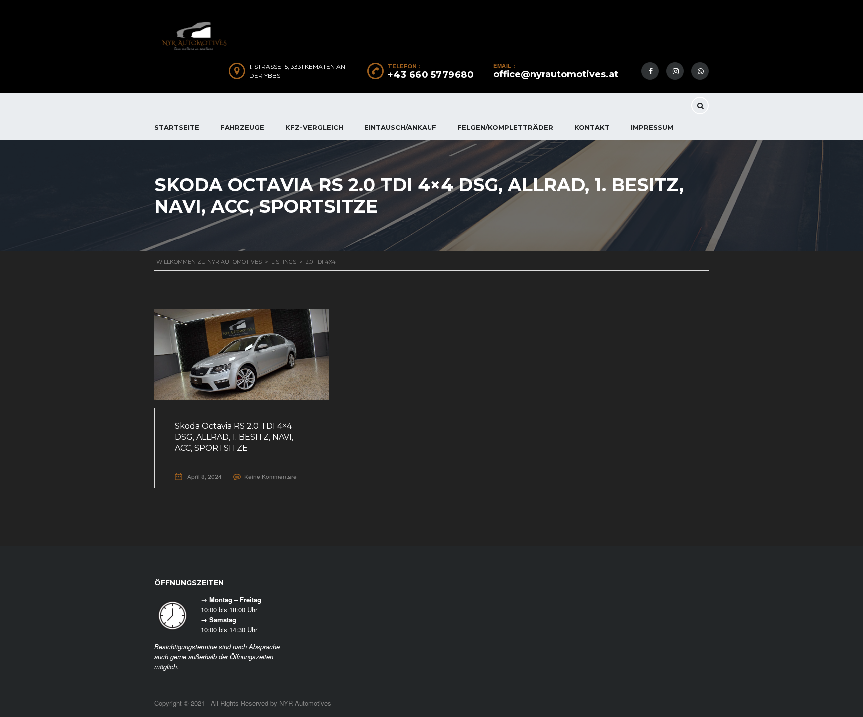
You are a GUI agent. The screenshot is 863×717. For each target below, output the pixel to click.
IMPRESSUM (652, 127)
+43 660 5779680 (431, 74)
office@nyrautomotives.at (555, 74)
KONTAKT (592, 127)
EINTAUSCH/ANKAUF (400, 127)
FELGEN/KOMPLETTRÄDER (505, 127)
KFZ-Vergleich (314, 127)
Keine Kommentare (270, 476)
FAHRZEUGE (242, 127)
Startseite (176, 127)
